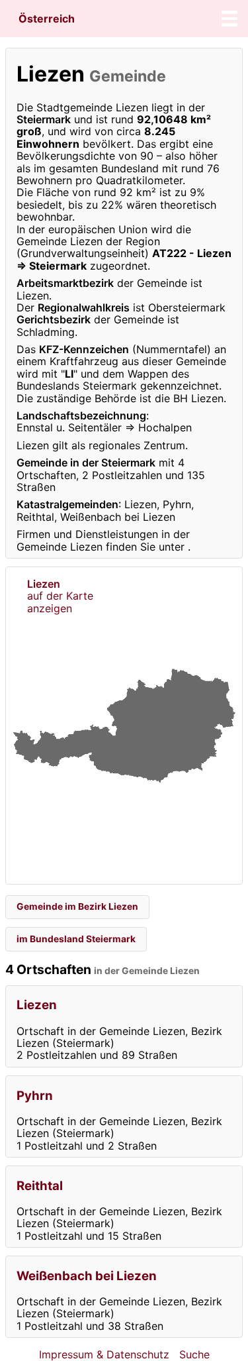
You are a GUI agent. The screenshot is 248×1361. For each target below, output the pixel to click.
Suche (194, 1354)
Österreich (47, 18)
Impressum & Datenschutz (104, 1354)
